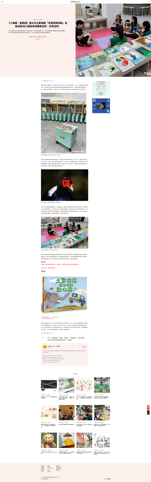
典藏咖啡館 (58, 466)
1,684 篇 (49, 347)
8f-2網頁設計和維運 (44, 478)
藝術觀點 (42, 465)
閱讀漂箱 (69, 340)
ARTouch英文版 (50, 468)
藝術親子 (48, 466)
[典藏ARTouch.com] (75, 1)
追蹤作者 (44, 36)
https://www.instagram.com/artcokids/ (54, 357)
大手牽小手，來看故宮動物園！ (48, 268)
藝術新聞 (42, 468)
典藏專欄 (42, 466)
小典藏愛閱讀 (73, 338)
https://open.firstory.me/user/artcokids (56, 358)
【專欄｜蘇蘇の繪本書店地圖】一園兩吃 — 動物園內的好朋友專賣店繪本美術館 (60, 264)
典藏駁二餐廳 (58, 469)
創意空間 (57, 470)
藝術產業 (42, 469)
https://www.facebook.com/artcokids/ (54, 355)
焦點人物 (42, 470)
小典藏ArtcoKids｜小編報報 (34, 36)
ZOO (49, 338)
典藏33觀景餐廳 (59, 468)
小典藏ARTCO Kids (36, 19)
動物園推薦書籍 (64, 213)
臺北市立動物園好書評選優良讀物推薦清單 (57, 340)
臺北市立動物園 (81, 338)
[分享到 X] (50, 81)
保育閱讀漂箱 (54, 338)
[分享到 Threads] (48, 81)
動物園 (60, 338)
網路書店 (57, 465)
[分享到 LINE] (45, 81)
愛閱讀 (41, 19)
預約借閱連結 (74, 258)
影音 (48, 469)
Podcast (48, 470)
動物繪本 (66, 338)
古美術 (48, 465)
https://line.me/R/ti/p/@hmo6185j (54, 360)
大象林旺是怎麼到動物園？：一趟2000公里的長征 (49, 317)
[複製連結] (53, 81)
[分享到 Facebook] (42, 81)
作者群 (42, 471)
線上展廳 (48, 471)
